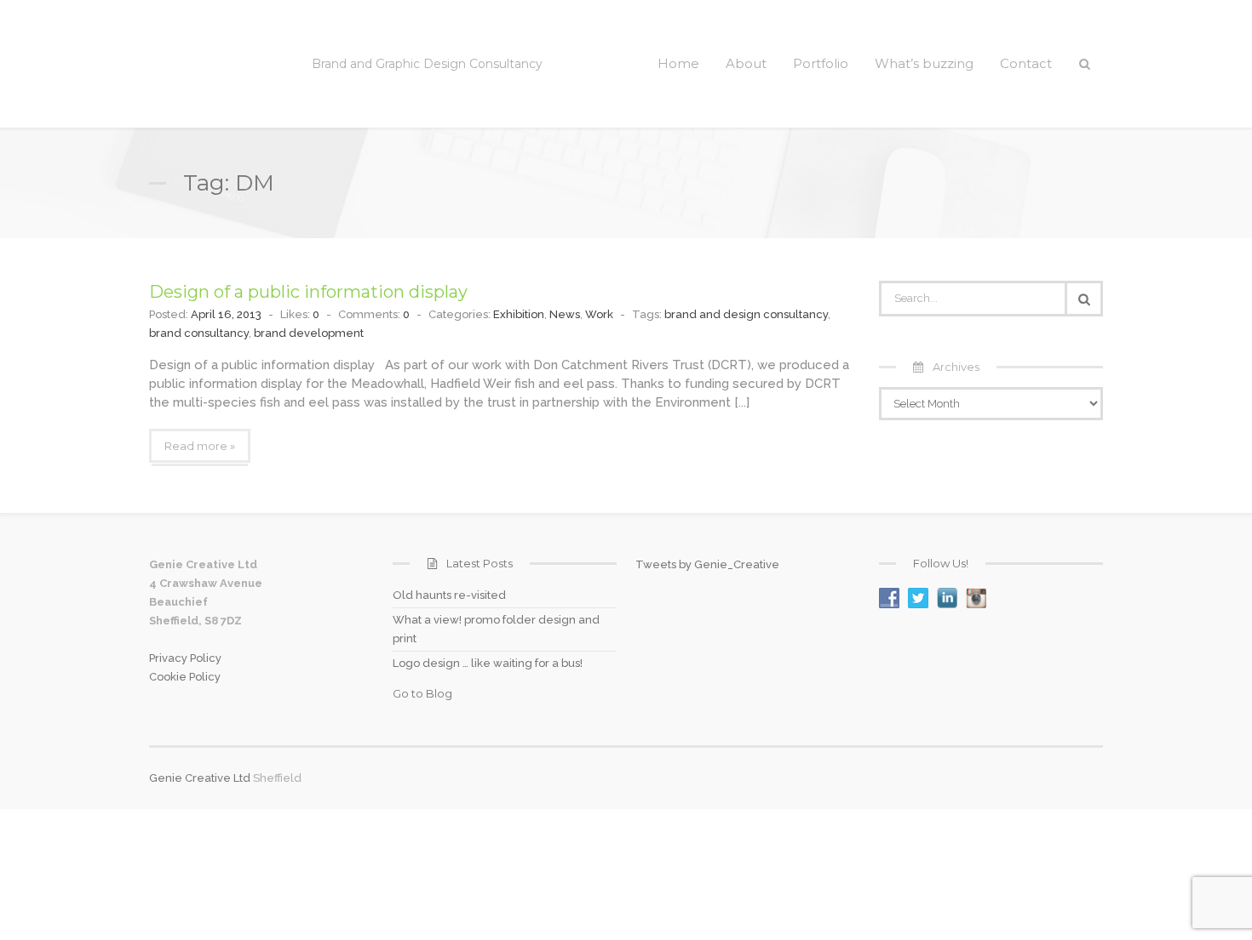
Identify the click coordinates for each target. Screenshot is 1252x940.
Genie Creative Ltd (199, 778)
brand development (309, 333)
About (746, 63)
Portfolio (820, 63)
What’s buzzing (924, 63)
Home (678, 63)
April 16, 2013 (226, 314)
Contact (1026, 63)
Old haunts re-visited (449, 595)
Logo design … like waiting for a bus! (488, 663)
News (564, 314)
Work (599, 314)
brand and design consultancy (746, 314)
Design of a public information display (308, 292)
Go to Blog (422, 693)
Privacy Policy (185, 658)
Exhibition (518, 314)
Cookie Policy (185, 676)
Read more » (199, 446)
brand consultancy (199, 333)
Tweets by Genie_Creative (707, 564)
